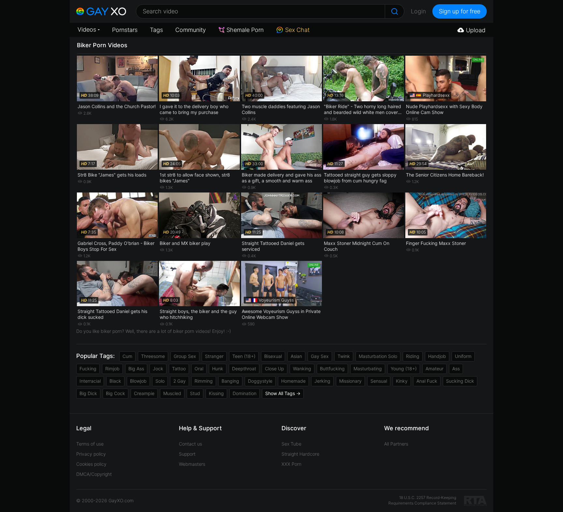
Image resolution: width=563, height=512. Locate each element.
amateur (434, 368)
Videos (87, 29)
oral (199, 368)
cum (127, 356)
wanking (302, 368)
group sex (185, 356)
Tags (156, 29)
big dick (88, 393)
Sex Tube (291, 444)
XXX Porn (291, 464)
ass (456, 368)
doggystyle (260, 381)
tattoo (179, 368)
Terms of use (90, 444)
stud (195, 393)
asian (296, 356)
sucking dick (460, 381)
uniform (463, 356)
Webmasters (192, 464)
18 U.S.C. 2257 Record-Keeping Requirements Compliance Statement (422, 500)
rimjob (112, 368)
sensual (378, 381)
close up (274, 368)
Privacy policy (91, 454)
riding (412, 356)
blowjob (138, 381)
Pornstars (124, 29)
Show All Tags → (282, 393)
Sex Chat (297, 29)
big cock (115, 393)
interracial (90, 381)
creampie (144, 393)
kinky (402, 381)
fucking (87, 368)
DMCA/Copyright (94, 474)
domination (244, 393)
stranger (214, 356)
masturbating (368, 368)
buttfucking (332, 368)
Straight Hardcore (300, 454)
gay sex (320, 356)
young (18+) (404, 368)
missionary (350, 381)
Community (190, 29)
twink (344, 356)
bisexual (273, 356)
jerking (322, 381)
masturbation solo (378, 356)
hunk (217, 368)
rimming (204, 381)
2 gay (179, 381)
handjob (437, 356)
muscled (172, 393)
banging (230, 381)
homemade (293, 381)
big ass (136, 368)
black (115, 381)
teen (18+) (243, 356)
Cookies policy (91, 464)
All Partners (396, 444)
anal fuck (426, 381)
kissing (216, 393)
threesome (153, 356)
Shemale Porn (245, 29)
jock (158, 368)
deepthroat (244, 368)
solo (160, 381)
